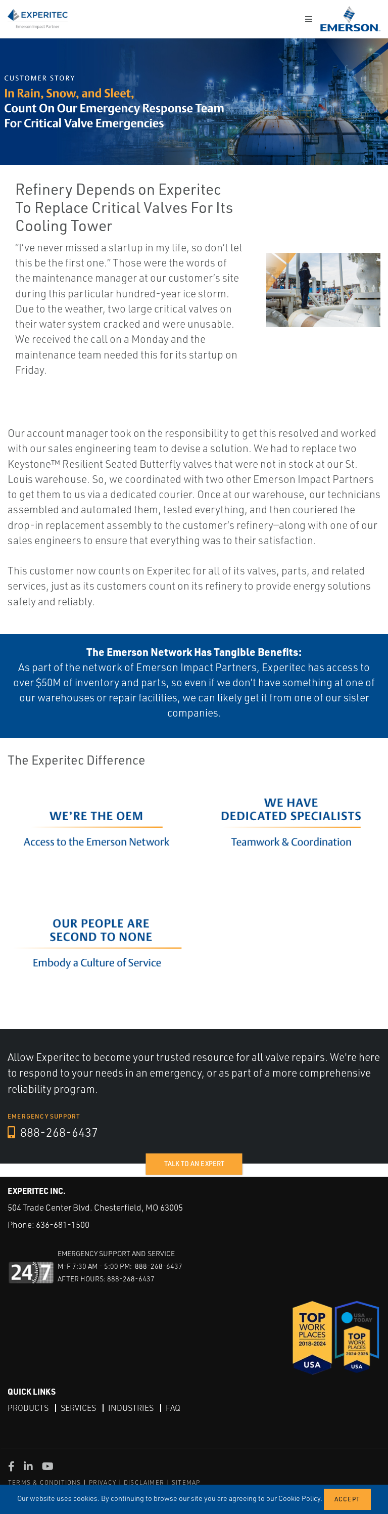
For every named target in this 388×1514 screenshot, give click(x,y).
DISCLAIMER (144, 1482)
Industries (131, 1408)
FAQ (173, 1408)
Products (28, 1408)
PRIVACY (102, 1482)
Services (78, 1408)
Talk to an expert (194, 1164)
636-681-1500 (62, 1224)
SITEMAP (186, 1482)
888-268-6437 (58, 1132)
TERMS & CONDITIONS (44, 1482)
